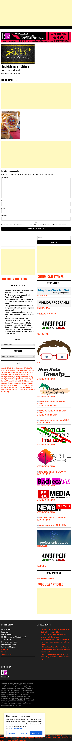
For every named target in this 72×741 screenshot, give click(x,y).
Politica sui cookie (16, 728)
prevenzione (14, 387)
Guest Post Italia (42, 566)
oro (12, 385)
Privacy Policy (5, 649)
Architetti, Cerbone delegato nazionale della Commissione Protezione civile (17, 296)
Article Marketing (40, 738)
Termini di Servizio (6, 654)
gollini (19, 374)
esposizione (29, 372)
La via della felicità (15, 381)
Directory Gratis (46, 735)
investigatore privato (8, 377)
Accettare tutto (36, 733)
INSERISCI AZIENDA (60, 525)
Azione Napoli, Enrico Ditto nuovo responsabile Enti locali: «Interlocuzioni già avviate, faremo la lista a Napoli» (19, 301)
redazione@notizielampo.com (45, 578)
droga (12, 372)
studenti (30, 390)
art (11, 368)
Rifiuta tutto (24, 733)
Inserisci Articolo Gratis (53, 738)
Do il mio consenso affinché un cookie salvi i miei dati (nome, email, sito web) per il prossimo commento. (34, 225)
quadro (4, 390)
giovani (12, 374)
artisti (4, 370)
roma (10, 390)
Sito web (4, 215)
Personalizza (12, 733)
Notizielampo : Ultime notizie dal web (15, 68)
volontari (5, 392)
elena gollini (19, 372)
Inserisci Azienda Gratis (16, 738)
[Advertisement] (36, 13)
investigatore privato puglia (24, 377)
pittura (7, 387)
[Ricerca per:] (54, 238)
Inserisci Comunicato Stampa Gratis (15, 740)
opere (6, 385)
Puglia (22, 387)
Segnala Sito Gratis (58, 735)
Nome (3, 201)
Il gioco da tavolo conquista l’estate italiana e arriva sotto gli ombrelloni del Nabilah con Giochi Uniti (19, 314)
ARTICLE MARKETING (14, 279)
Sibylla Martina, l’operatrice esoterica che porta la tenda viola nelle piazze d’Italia (19, 292)
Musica (26, 383)
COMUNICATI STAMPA (50, 276)
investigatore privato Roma (10, 379)
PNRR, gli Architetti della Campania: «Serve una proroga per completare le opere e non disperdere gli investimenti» (19, 308)
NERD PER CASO (51, 313)
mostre (20, 383)
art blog (17, 368)
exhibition (5, 374)
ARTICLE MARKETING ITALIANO (46, 444)
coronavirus (25, 370)
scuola (16, 390)
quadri (29, 387)
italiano (27, 379)
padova (17, 385)
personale (24, 385)
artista (29, 368)
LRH (23, 381)
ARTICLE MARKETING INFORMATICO (47, 406)
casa (10, 370)
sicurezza (23, 390)
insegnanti (26, 374)
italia (21, 379)
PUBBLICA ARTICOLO (50, 584)
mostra (13, 383)
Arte (23, 368)
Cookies (3, 652)
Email (3, 208)
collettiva (17, 370)
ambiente (5, 368)
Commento (5, 177)
